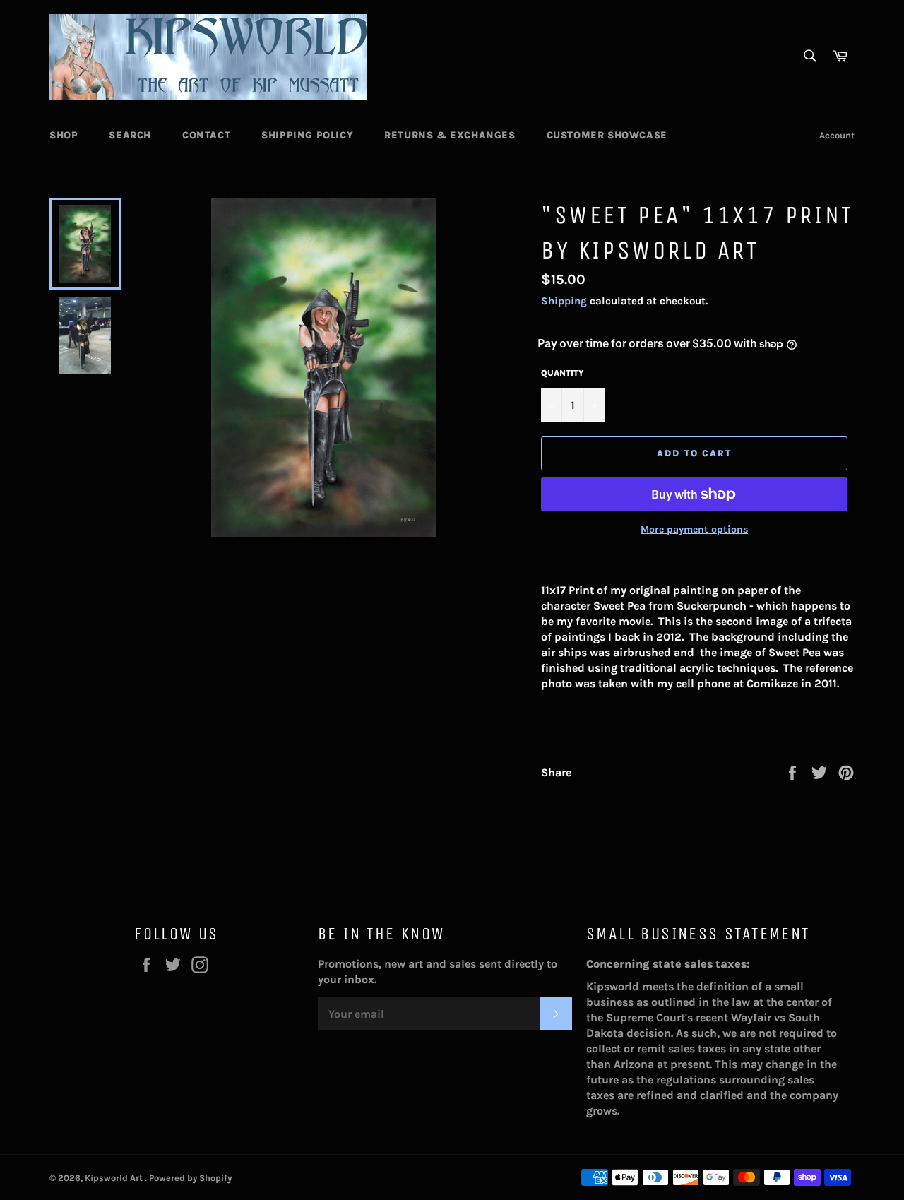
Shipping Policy (307, 135)
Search (130, 135)
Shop (63, 135)
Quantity (562, 373)
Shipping (564, 301)
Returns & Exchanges (449, 135)
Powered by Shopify (190, 1177)
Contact (206, 135)
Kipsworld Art (115, 1177)
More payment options (694, 529)
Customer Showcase (607, 135)
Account (837, 135)
